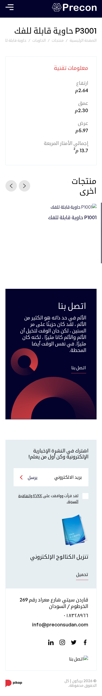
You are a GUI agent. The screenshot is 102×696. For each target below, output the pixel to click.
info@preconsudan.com (60, 624)
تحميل (82, 574)
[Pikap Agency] (13, 683)
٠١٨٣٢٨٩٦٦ (75, 615)
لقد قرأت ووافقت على (48, 498)
